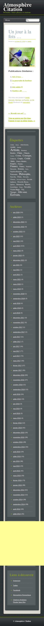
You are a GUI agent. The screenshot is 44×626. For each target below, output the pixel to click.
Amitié (27, 97)
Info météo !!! (17, 87)
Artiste (14, 149)
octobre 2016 (18, 385)
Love (26, 169)
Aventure (11, 100)
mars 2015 (17, 476)
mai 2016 (16, 409)
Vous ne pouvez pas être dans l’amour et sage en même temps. (21, 119)
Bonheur (18, 100)
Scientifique (14, 187)
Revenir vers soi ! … (17, 113)
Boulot (12, 153)
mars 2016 (17, 418)
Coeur (18, 155)
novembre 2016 (18, 380)
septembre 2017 (19, 332)
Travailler (27, 187)
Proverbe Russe (22, 182)
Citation (12, 156)
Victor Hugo (15, 189)
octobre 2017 (18, 327)
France (21, 166)
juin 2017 (16, 346)
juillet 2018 (17, 308)
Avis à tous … (17, 77)
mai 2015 (16, 466)
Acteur (12, 145)
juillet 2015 (17, 456)
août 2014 (16, 509)
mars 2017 (17, 361)
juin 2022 (16, 236)
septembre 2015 (19, 447)
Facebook (16, 590)
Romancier (20, 184)
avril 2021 (16, 275)
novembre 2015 (18, 437)
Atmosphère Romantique (22, 595)
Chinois (26, 153)
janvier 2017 (17, 370)
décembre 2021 (18, 260)
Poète (19, 176)
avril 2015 (16, 471)
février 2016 (17, 423)
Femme (20, 164)
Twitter (15, 585)
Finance (14, 166)
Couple (20, 158)
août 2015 (16, 452)
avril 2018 (16, 313)
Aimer (17, 145)
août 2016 (16, 394)
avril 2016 (16, 413)
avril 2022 (16, 246)
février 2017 (17, 365)
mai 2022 (16, 241)
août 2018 (16, 303)
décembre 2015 (18, 432)
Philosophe (24, 174)
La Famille (25, 100)
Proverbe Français (21, 179)
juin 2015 (16, 461)
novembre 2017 (18, 322)
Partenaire (13, 174)
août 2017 (16, 337)
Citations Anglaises (20, 600)
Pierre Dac (13, 177)
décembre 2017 (18, 318)
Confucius (13, 159)
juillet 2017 (17, 342)
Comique (27, 155)
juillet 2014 (17, 514)
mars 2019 (17, 289)
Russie (27, 184)
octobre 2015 (18, 442)
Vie (22, 189)
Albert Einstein (24, 145)
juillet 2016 (17, 399)
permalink (26, 102)
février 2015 (17, 480)
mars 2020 (17, 284)
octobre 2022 (18, 231)
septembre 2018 (19, 298)
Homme (21, 169)
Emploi (13, 163)
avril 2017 (16, 356)
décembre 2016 (18, 375)
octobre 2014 (18, 499)
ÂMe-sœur (22, 192)
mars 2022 (17, 251)
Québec (12, 184)
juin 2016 (16, 404)
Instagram (16, 581)
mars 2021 (17, 279)
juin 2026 (16, 212)
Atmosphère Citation (17, 6)
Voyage (13, 192)
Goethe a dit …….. (19, 91)
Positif (10, 102)
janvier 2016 (17, 428)
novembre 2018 (18, 294)
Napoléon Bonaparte (16, 172)
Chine (19, 152)
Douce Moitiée (21, 161)
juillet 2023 (17, 217)
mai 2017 (16, 351)
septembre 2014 (19, 504)
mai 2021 (16, 270)
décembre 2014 (18, 490)
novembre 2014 (18, 495)
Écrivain (15, 194)
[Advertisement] (22, 543)
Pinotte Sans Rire (19, 602)
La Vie (32, 100)
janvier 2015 (17, 485)
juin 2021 (16, 265)
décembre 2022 (18, 222)
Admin (29, 41)
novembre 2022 (18, 227)
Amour (19, 147)
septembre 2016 (19, 389)
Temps (21, 187)
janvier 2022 (17, 255)
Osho (25, 171)
